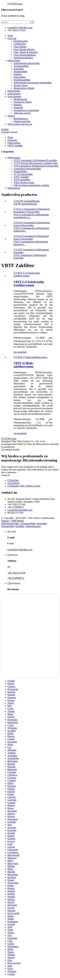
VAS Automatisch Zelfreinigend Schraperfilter (36, 166)
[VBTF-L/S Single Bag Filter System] (33, 275)
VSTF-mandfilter (22, 179)
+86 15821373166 (16, 573)
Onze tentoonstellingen (25, 55)
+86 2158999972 (15, 578)
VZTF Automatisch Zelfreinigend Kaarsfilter (35, 160)
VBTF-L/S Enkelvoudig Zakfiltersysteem (29, 283)
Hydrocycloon (21, 85)
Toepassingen (14, 93)
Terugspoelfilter (21, 66)
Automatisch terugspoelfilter (27, 168)
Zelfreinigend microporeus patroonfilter (33, 82)
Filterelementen (33, 526)
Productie (18, 107)
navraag (17, 352)
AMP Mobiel (17, 520)
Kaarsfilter (19, 68)
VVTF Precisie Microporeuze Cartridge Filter (36, 163)
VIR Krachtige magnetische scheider (31, 185)
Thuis (10, 35)
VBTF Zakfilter (15, 145)
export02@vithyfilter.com (19, 510)
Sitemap (5, 520)
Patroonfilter (20, 77)
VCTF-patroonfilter (23, 174)
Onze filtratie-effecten (24, 49)
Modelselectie (20, 99)
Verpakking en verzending (26, 110)
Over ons (11, 38)
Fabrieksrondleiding (23, 57)
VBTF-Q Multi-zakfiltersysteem (23, 364)
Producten (12, 140)
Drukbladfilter (20, 71)
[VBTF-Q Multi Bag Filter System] (30, 357)
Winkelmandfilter (22, 80)
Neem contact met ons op (19, 124)
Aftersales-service (22, 113)
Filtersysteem (13, 60)
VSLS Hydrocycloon (24, 182)
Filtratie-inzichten (22, 121)
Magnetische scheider (24, 88)
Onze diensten (14, 96)
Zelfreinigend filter (10, 523)
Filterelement (13, 91)
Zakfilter (18, 74)
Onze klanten (20, 46)
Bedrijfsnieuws (21, 118)
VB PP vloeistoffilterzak (25, 204)
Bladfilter (19, 526)
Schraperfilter (7, 526)
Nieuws (11, 115)
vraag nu (5, 475)
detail (23, 352)
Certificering (20, 44)
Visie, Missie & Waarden (26, 52)
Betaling (18, 104)
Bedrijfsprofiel (21, 41)
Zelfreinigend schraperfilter (27, 63)
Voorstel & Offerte (23, 102)
